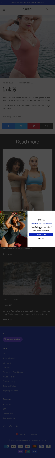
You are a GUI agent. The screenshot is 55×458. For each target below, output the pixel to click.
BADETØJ (41, 238)
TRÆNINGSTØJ (41, 234)
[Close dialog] (53, 212)
